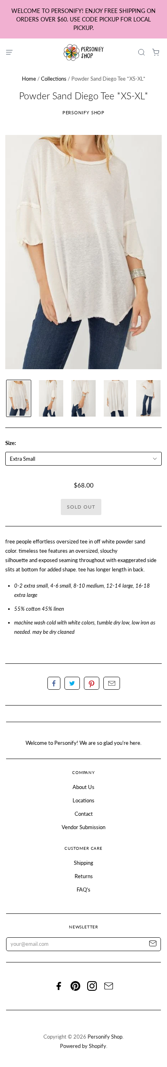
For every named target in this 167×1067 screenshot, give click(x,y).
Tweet (72, 683)
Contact (84, 813)
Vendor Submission (83, 827)
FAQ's (83, 889)
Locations (83, 800)
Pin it (91, 683)
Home (29, 78)
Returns (84, 876)
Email (111, 683)
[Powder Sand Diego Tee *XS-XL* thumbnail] (18, 398)
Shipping (83, 863)
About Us (83, 787)
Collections (53, 78)
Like (53, 683)
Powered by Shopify (83, 1046)
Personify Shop (83, 112)
